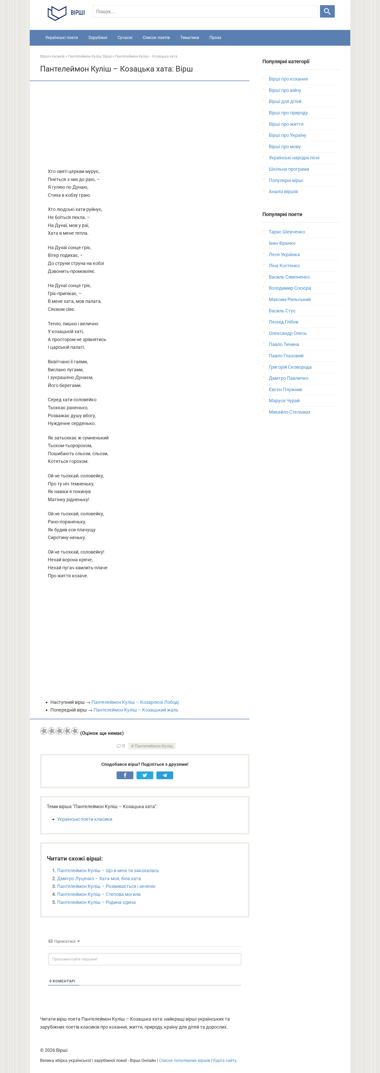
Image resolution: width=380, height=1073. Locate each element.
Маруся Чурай (284, 400)
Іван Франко (282, 243)
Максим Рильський (290, 299)
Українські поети (61, 37)
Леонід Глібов (283, 322)
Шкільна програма (289, 169)
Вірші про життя (286, 124)
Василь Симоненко (289, 277)
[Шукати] (327, 11)
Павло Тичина (284, 344)
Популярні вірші (286, 180)
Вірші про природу (288, 112)
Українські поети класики (84, 819)
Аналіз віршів (283, 191)
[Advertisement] (144, 125)
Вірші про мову (285, 146)
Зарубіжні (97, 37)
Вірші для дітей (285, 101)
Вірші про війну (285, 90)
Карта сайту (224, 1060)
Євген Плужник (285, 389)
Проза (215, 37)
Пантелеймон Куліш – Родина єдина (96, 902)
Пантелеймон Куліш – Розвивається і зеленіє (106, 886)
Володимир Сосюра (290, 288)
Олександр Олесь (288, 333)
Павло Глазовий (286, 355)
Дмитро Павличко (288, 378)
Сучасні (125, 37)
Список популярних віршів (184, 1060)
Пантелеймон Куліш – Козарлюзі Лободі (135, 702)
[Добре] (67, 731)
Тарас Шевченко (287, 231)
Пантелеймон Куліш (154, 746)
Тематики (189, 37)
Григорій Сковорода (290, 367)
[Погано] (52, 731)
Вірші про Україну (287, 135)
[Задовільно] (59, 731)
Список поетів (156, 37)
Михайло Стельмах (289, 412)
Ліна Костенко (284, 265)
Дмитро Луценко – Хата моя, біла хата (99, 878)
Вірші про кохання (288, 79)
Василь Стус (282, 310)
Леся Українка (284, 254)
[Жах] (44, 731)
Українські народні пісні (294, 157)
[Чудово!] (75, 731)
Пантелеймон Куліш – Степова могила (99, 894)
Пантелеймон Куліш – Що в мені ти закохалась (108, 870)
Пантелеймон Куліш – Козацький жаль (136, 710)
